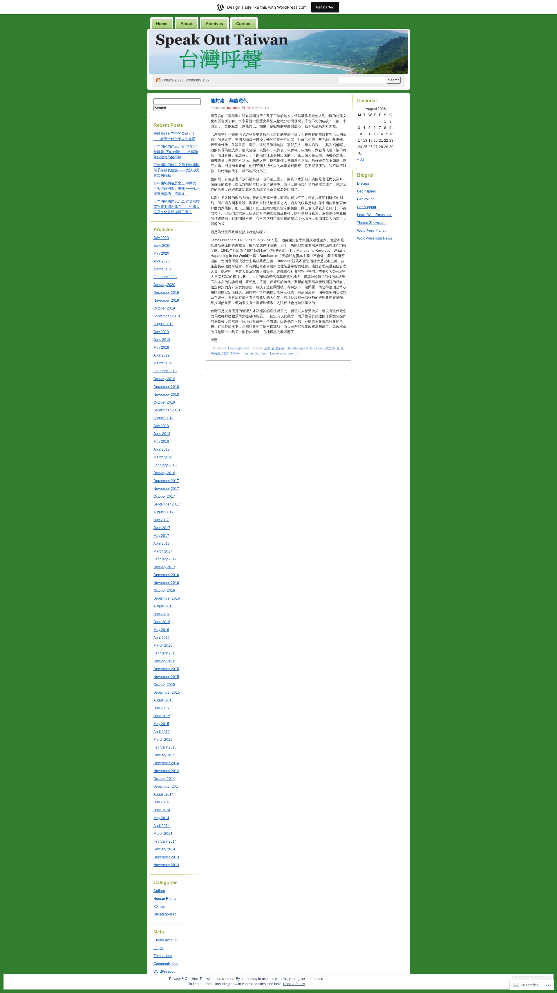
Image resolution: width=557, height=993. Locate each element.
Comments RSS (196, 80)
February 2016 (165, 653)
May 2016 (161, 630)
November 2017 (166, 489)
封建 (225, 353)
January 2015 (164, 755)
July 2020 (161, 238)
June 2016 (161, 622)
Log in (158, 948)
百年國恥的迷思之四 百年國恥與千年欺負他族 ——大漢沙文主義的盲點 (176, 170)
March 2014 (162, 834)
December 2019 (166, 293)
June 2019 (161, 340)
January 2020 (164, 285)
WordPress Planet (371, 231)
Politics (159, 906)
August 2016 (163, 606)
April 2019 (161, 355)
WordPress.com (165, 971)
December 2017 (166, 481)
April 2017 (161, 544)
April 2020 (161, 261)
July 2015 (161, 708)
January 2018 (164, 473)
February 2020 (165, 277)
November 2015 (166, 677)
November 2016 (166, 583)
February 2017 (165, 559)
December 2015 (166, 669)
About (186, 23)
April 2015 (161, 732)
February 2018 (165, 465)
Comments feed (165, 964)
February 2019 (165, 371)
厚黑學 (330, 348)
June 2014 (161, 810)
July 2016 (161, 614)
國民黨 (215, 353)
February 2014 (165, 841)
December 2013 (166, 857)
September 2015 (166, 692)
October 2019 (164, 308)
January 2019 (164, 379)
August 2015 (163, 700)
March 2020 (162, 269)
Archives (214, 23)
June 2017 (161, 528)
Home (161, 23)
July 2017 (161, 520)
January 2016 (164, 661)
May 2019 (161, 348)
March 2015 (162, 739)
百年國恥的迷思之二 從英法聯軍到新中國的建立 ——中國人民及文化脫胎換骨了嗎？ (176, 206)
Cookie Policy (294, 984)
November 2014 (166, 771)
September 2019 (166, 316)
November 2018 (166, 395)
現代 (266, 348)
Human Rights (164, 899)
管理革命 (278, 348)
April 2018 (161, 449)
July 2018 (161, 426)
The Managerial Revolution (304, 348)
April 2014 (161, 826)
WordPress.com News (374, 238)
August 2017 (163, 512)
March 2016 (162, 645)
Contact (244, 23)
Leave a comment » (284, 353)
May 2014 (161, 818)
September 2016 (166, 598)
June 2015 (161, 716)
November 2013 (166, 865)
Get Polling (366, 199)
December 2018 (166, 387)
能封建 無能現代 (229, 100)
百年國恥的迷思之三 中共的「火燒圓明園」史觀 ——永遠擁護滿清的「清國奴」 (176, 188)
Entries (171, 80)
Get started (325, 7)
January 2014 (164, 849)
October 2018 (164, 402)
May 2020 (161, 253)
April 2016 (161, 638)
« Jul (361, 159)
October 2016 (164, 591)
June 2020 (161, 246)
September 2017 (166, 504)
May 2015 (161, 724)
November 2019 (166, 300)
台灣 (340, 348)
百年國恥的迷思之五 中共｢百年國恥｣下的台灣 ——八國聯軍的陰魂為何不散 (175, 152)
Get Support (366, 207)
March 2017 (162, 551)
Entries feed (162, 956)
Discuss (363, 183)
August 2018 (163, 418)
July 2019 (161, 332)
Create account (165, 940)
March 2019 (162, 363)
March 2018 (162, 457)
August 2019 (163, 324)
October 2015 (164, 685)
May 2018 (161, 442)
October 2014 (164, 779)
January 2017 (164, 567)
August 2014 (163, 794)
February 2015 (165, 747)
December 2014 (166, 763)
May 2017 (161, 536)
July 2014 (161, 802)
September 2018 (166, 410)
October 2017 (164, 496)
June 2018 (161, 434)
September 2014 (166, 787)
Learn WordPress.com (374, 215)
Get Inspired (366, 191)
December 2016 (166, 575)
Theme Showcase (371, 223)
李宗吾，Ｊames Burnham (248, 353)
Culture (159, 891)
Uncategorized (165, 914)
